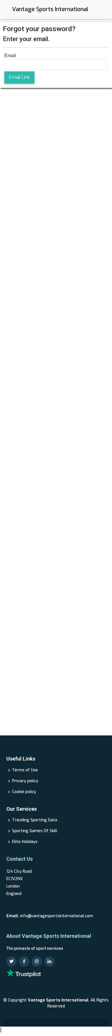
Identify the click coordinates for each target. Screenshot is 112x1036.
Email (10, 55)
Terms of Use (25, 770)
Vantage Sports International (50, 9)
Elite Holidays (25, 842)
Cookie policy (24, 792)
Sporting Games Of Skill (34, 831)
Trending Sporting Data (34, 820)
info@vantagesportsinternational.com (56, 916)
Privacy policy (25, 781)
